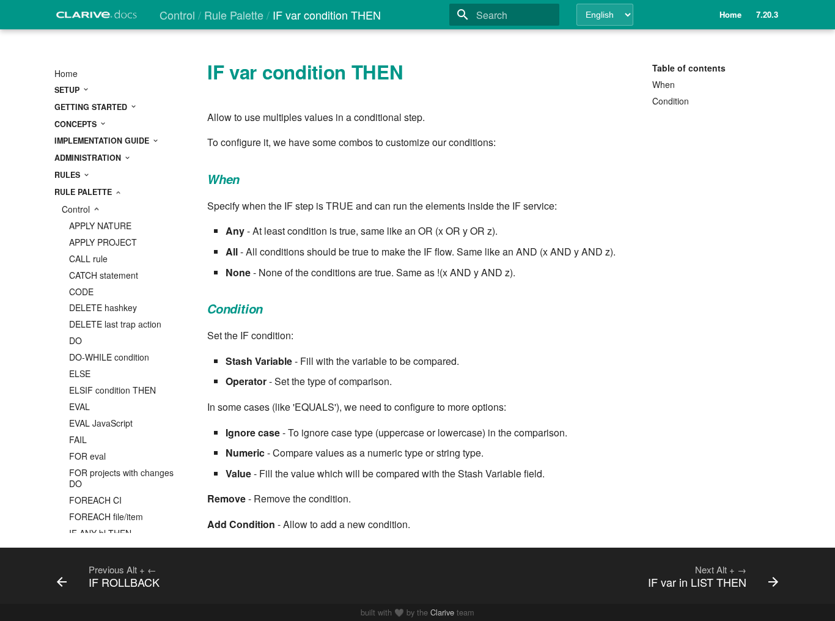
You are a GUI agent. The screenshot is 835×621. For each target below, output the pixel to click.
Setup (68, 89)
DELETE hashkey (103, 307)
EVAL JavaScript (101, 422)
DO (75, 340)
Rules (68, 174)
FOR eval (87, 455)
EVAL (79, 406)
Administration (88, 157)
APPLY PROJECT (103, 242)
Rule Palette (84, 191)
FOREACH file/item (106, 516)
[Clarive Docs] (97, 17)
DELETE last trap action (115, 323)
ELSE (79, 373)
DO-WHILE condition (109, 356)
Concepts (76, 124)
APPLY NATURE (100, 225)
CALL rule (88, 258)
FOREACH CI (95, 499)
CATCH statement (103, 275)
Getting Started (92, 106)
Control (77, 209)
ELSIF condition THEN (112, 389)
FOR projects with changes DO (121, 478)
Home (66, 73)
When (663, 84)
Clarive (442, 612)
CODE (81, 291)
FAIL (78, 439)
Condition (670, 100)
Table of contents (689, 67)
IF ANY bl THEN (100, 532)
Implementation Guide (103, 140)
